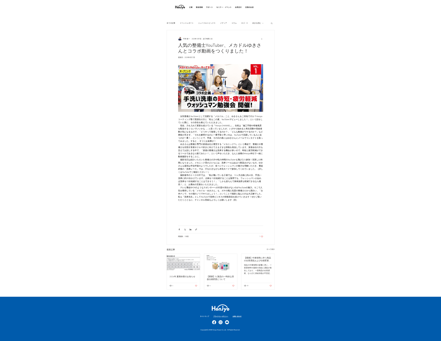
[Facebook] (214, 322)
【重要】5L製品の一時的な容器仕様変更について (220, 278)
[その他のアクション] (261, 39)
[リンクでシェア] (196, 229)
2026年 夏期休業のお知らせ (182, 277)
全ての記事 (171, 23)
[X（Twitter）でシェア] (185, 229)
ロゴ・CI (244, 23)
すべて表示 (271, 249)
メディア (223, 23)
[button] (272, 23)
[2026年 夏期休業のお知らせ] (183, 263)
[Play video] (220, 88)
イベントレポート (187, 23)
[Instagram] (221, 322)
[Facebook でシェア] (179, 229)
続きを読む (256, 23)
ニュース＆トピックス (206, 23)
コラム (234, 23)
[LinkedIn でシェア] (190, 229)
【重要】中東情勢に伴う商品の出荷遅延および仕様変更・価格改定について (257, 259)
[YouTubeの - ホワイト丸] (227, 322)
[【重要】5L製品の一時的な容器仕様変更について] (220, 263)
